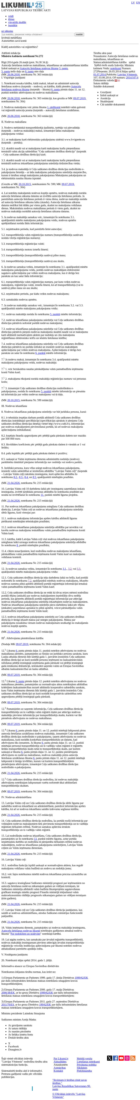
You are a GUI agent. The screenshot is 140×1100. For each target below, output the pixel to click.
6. (17, 650)
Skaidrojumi (106, 101)
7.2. (30, 580)
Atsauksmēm (61, 1064)
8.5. (35, 477)
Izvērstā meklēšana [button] (11, 37)
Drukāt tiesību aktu (18, 1037)
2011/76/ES (7, 1004)
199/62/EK (45, 1004)
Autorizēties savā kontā (13, 40)
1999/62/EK (81, 977)
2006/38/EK (8, 992)
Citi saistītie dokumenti (112, 104)
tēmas (11, 19)
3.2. (70, 568)
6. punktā (40, 353)
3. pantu (63, 68)
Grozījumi (105, 92)
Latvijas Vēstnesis (127, 74)
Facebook (13, 1046)
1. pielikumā (53, 107)
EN (138, 2)
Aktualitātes (60, 1061)
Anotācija (105, 98)
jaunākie (12, 25)
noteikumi (115, 68)
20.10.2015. (25, 184)
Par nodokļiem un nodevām (25, 933)
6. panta (29, 71)
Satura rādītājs (101, 83)
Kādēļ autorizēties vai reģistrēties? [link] (19, 46)
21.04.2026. (13, 482)
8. (18, 545)
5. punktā (55, 314)
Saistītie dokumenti (103, 86)
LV (133, 2)
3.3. (79, 568)
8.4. (26, 477)
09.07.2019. (79, 98)
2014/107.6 (132, 77)
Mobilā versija (84, 1058)
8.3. (21, 477)
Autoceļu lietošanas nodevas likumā (20, 930)
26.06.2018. (13, 74)
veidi (10, 16)
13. (35, 838)
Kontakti (58, 1070)
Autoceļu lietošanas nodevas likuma (39, 68)
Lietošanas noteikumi (88, 1061)
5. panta (5, 71)
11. (42, 494)
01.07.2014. (99, 74)
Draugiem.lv (15, 1049)
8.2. (15, 477)
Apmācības (60, 1067)
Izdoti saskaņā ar (109, 95)
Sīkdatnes (82, 1067)
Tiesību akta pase (103, 53)
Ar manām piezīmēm (19, 1031)
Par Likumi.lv (61, 1058)
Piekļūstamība (84, 1070)
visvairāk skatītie (17, 22)
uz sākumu (7, 31)
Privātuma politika (86, 1064)
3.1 (64, 568)
